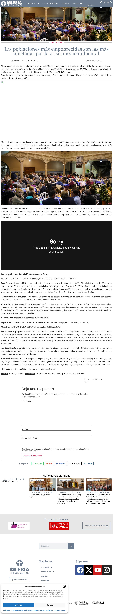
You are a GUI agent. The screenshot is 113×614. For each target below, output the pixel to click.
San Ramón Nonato (9, 481)
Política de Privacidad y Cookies (13, 610)
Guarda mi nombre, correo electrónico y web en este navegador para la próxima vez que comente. (55, 450)
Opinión (65, 3)
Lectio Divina (49, 3)
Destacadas (56, 42)
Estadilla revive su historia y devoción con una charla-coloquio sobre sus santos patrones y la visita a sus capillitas (69, 498)
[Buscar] (71, 546)
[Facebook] (101, 2)
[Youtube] (107, 2)
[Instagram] (110, 2)
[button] (64, 586)
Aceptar (18, 605)
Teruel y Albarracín (37, 480)
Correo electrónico (30, 438)
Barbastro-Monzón (65, 480)
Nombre (26, 429)
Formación (78, 3)
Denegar (50, 605)
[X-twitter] (104, 2)
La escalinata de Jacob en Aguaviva (39, 495)
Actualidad (31, 3)
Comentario (27, 401)
